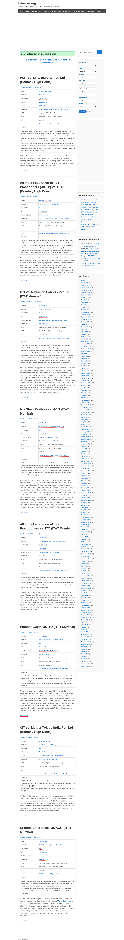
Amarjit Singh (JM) (44, 639)
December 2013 (86, 493)
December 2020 (86, 287)
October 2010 (85, 585)
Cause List (47, 11)
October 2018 (85, 351)
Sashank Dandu (63, 109)
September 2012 (86, 529)
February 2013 (85, 517)
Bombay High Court (45, 91)
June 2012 (84, 537)
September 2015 (86, 441)
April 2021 (84, 280)
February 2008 (85, 664)
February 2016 (85, 429)
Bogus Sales (54, 650)
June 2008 (84, 654)
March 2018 (85, 368)
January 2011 (85, 578)
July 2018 (84, 358)
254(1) (41, 98)
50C (40, 848)
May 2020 (84, 305)
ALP (52, 755)
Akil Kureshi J (43, 204)
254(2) (41, 313)
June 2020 (84, 302)
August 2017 (85, 385)
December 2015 (86, 434)
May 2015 (84, 451)
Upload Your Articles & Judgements (83, 11)
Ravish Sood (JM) (57, 845)
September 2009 (86, 617)
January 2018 (85, 373)
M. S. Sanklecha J (44, 95)
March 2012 (85, 544)
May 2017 (84, 392)
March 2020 (85, 309)
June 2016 (84, 419)
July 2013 (84, 505)
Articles (27, 11)
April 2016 (84, 424)
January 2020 (85, 314)
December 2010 (86, 580)
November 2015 (86, 436)
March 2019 (85, 339)
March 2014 (85, 485)
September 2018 (86, 353)
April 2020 (84, 307)
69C (40, 643)
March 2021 (85, 283)
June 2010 (84, 595)
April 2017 (84, 395)
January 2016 (85, 432)
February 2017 (85, 400)
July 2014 (84, 475)
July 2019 (84, 329)
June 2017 (84, 390)
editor (39, 87)
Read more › (24, 170)
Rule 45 (44, 545)
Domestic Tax (43, 102)
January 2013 (85, 519)
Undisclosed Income (52, 437)
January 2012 (85, 549)
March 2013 (85, 515)
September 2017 (86, 383)
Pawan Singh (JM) (58, 426)
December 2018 (86, 346)
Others (99, 11)
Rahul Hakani (53, 109)
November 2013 (86, 495)
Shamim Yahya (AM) (45, 309)
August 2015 (85, 444)
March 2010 (85, 602)
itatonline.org (27, 3)
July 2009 (84, 622)
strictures (42, 105)
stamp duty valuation (53, 856)
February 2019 (85, 341)
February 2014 (85, 488)
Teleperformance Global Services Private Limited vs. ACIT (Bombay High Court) (89, 207)
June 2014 (84, 478)
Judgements (66, 11)
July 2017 (84, 388)
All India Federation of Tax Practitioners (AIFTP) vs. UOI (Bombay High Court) (41, 187)
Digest (54, 11)
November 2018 (86, 349)
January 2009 (85, 637)
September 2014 (86, 471)
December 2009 (86, 610)
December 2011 (86, 551)
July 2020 (84, 300)
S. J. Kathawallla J (53, 204)
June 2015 (84, 449)
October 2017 (85, 380)
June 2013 (84, 507)
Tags (80, 68)
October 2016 (85, 410)
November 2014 (86, 466)
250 (40, 545)
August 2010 (85, 590)
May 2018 (84, 363)
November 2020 (86, 290)
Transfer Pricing (44, 752)
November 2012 (86, 524)
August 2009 (85, 619)
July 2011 (84, 563)
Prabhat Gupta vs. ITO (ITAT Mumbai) (47, 627)
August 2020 (85, 297)
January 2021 (85, 285)
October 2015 (85, 439)
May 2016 (84, 422)
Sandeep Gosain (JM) (59, 541)
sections (82, 80)
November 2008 (86, 641)
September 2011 (86, 559)
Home (21, 11)
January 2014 (85, 490)
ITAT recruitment (44, 215)
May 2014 (84, 480)
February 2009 (85, 634)
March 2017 (85, 397)
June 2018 (84, 361)
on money (42, 437)
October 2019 (85, 322)
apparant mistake (44, 320)
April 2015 (84, 454)
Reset (88, 111)
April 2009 (84, 629)
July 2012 (84, 534)
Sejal (82, 253)
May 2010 (84, 598)
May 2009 (84, 627)
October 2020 (85, 292)
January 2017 (85, 402)
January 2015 (85, 461)
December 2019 (86, 317)
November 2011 (86, 554)
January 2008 (85, 666)
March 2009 (85, 632)
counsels (82, 86)
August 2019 (85, 327)
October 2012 (85, 527)
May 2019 (84, 334)
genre (81, 103)
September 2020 (86, 295)
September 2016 (86, 412)
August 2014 (85, 473)
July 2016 (84, 417)
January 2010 (85, 607)
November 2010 (86, 583)
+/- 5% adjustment (44, 755)
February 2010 (85, 605)
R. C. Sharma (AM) (57, 639)
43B (45, 98)
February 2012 (85, 546)
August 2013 (85, 502)
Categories (82, 62)
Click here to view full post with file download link (54, 124)
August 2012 (85, 532)
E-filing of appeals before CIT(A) (49, 552)
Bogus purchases (44, 650)
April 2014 (84, 483)
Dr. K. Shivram (43, 109)
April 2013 (84, 512)
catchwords (83, 97)
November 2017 (86, 378)
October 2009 (85, 615)
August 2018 (85, 356)
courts (81, 92)
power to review (55, 320)
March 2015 (85, 456)
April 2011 (84, 571)
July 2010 (84, 593)
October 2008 (85, 644)
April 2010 (84, 600)
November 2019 (86, 319)
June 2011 (84, 566)
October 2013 (85, 497)
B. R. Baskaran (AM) (45, 426)
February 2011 (85, 576)
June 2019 (84, 331)
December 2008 (86, 639)
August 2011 (85, 561)
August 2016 (85, 414)
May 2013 (84, 510)
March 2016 (85, 427)
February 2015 (85, 458)
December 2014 (86, 463)
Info (59, 11)
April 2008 (84, 659)
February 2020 (85, 312)
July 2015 (84, 446)
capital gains (43, 856)
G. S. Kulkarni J (43, 745)
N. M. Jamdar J (55, 95)
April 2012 (84, 541)
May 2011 (84, 568)
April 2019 (84, 336)
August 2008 (85, 649)
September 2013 (86, 500)
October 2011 (85, 556)
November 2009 (86, 612)
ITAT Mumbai (43, 305)
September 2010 (86, 588)
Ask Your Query (36, 11)
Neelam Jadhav (53, 218)
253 (40, 208)
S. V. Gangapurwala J (55, 745)
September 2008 (86, 646)
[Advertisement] (62, 28)
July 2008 (84, 651)
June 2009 (84, 624)
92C (40, 748)
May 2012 (84, 539)
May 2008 (84, 656)
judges (81, 74)
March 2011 (84, 573)
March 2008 (85, 661)
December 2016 (86, 405)
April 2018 (84, 366)
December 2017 (86, 375)
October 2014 (85, 468)
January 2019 (85, 344)
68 (40, 430)
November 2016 (86, 407)
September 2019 (86, 324)
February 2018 (85, 370)
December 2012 (86, 522)
